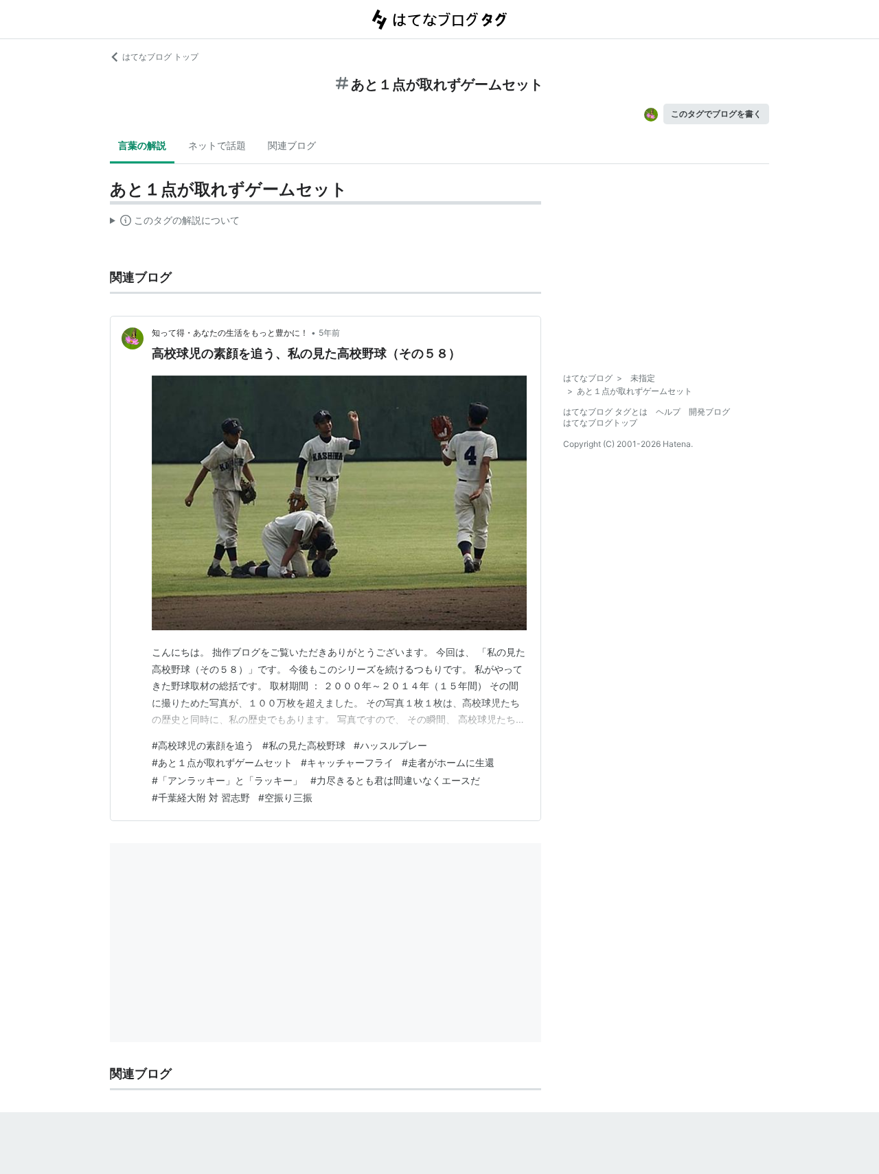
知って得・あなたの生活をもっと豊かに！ (230, 332)
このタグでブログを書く (716, 113)
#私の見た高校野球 (303, 745)
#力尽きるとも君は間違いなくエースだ (395, 780)
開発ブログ (709, 411)
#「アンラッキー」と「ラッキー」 (227, 780)
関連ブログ (292, 145)
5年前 (329, 332)
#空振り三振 (285, 797)
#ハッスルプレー (390, 745)
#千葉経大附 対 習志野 (201, 797)
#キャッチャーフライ (347, 762)
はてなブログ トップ (160, 56)
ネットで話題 (217, 145)
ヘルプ (668, 411)
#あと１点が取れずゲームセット (222, 762)
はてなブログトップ (600, 422)
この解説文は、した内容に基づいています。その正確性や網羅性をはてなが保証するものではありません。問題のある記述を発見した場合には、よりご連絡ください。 (175, 223)
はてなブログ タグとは (605, 411)
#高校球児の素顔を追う (203, 745)
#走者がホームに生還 (448, 762)
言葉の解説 (142, 145)
